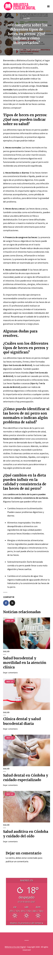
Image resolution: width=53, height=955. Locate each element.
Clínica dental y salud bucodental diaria (22, 721)
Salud (26, 18)
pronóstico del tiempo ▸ (26, 923)
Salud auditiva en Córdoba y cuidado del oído (25, 833)
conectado (32, 857)
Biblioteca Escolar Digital (15, 947)
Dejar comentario (33, 49)
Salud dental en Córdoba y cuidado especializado (25, 777)
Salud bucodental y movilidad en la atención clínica (24, 663)
